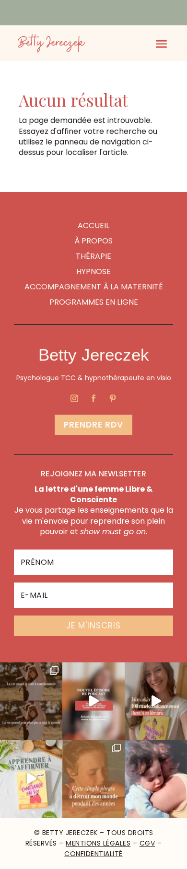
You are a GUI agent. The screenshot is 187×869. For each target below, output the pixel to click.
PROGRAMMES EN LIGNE (93, 302)
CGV (147, 843)
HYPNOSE (93, 271)
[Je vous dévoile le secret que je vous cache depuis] (93, 779)
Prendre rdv (93, 424)
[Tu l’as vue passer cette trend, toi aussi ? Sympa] (31, 701)
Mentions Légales (98, 843)
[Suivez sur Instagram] (74, 398)
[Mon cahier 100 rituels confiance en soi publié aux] (31, 779)
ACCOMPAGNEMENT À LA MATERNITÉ (93, 286)
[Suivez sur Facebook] (93, 398)
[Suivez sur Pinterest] (112, 398)
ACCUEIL (93, 225)
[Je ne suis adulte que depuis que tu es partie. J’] (156, 779)
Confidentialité (93, 853)
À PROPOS (93, 240)
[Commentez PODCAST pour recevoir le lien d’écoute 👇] (93, 701)
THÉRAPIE (93, 256)
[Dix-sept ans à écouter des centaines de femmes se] (156, 701)
